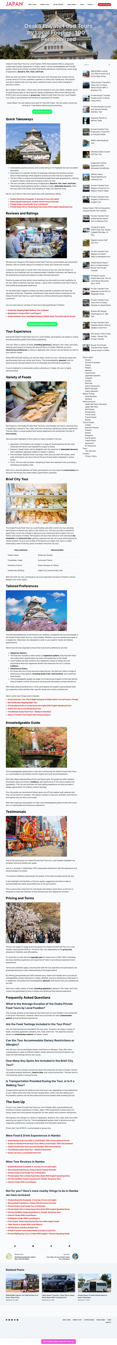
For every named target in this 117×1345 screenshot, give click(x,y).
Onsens (88, 360)
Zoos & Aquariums (92, 386)
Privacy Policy (91, 456)
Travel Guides (71, 4)
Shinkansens (90, 412)
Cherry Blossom (91, 391)
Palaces (88, 430)
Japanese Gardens (92, 376)
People (88, 368)
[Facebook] (15, 1246)
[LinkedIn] (69, 1246)
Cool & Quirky (90, 438)
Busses (88, 420)
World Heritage (91, 389)
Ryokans (88, 399)
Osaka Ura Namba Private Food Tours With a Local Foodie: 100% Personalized (40, 1144)
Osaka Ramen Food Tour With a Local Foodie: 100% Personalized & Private (39, 1141)
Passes (88, 433)
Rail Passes (89, 409)
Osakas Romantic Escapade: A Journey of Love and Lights (34, 199)
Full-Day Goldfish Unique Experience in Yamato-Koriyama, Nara (34, 1179)
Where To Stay (44, 4)
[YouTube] (17, 1320)
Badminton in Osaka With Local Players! (24, 313)
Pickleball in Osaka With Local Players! (24, 1218)
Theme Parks (90, 441)
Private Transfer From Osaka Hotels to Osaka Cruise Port (31, 1231)
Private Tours (67, 45)
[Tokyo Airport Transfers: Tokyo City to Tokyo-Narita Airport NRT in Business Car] (58, 1283)
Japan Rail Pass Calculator (96, 404)
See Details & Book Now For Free (57, 1341)
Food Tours (48, 45)
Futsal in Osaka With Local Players (22, 1182)
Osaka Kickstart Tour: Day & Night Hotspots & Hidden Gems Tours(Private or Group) (43, 699)
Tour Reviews (76, 45)
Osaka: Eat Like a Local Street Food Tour (24, 709)
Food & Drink (41, 45)
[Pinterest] (51, 1246)
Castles (88, 381)
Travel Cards (90, 415)
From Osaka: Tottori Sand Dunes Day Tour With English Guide (33, 1221)
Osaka (60, 45)
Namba (55, 45)
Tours (82, 4)
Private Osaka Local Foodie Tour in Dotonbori (29, 204)
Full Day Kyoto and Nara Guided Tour (23, 1228)
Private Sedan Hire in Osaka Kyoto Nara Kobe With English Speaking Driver (41, 207)
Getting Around (58, 4)
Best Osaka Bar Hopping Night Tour (22, 703)
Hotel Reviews (91, 396)
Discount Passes (92, 428)
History (88, 365)
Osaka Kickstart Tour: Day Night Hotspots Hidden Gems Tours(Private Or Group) (41, 316)
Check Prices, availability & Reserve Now (42, 324)
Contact (90, 4)
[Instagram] (12, 1320)
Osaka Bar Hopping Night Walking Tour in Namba (28, 310)
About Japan (32, 4)
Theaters (88, 378)
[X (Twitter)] (33, 1246)
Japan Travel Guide (104, 4)
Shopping (89, 435)
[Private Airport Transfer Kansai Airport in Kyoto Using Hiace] (94, 1283)
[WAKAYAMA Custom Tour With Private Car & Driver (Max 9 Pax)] (22, 1283)
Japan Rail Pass (91, 407)
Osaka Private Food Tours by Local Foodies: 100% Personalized (34, 1147)
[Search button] (109, 64)
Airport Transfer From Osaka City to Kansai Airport (29, 715)
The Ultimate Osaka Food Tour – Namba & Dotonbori (29, 712)
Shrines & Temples (92, 363)
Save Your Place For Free (42, 112)
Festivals (88, 383)
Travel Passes (90, 417)
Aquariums (89, 443)
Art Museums (90, 446)
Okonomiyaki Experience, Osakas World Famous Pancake (34, 202)
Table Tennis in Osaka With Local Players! (25, 1224)
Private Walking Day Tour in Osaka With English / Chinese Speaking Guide (38, 1234)
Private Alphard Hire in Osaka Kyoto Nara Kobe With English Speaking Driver (39, 706)
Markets (88, 370)
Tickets (88, 425)
